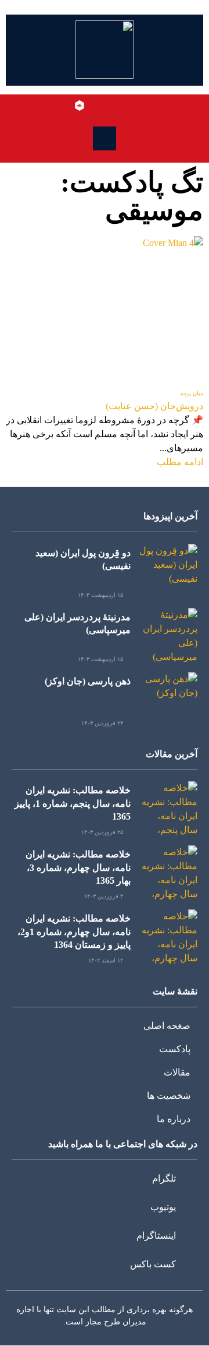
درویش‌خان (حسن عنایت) (154, 406)
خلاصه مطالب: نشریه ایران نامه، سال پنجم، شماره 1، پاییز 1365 (73, 803)
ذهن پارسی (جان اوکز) (88, 681)
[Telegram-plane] (130, 105)
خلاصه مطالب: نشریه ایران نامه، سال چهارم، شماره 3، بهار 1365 (78, 867)
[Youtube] (113, 105)
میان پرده (192, 393)
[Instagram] (96, 105)
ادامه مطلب (180, 462)
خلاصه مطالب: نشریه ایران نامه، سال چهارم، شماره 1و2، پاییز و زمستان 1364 (74, 931)
